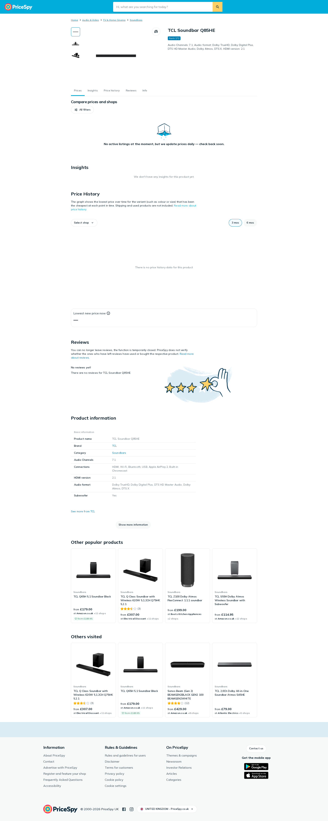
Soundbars (136, 20)
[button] (82, 110)
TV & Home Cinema (114, 20)
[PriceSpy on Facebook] (124, 809)
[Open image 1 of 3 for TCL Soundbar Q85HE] (116, 55)
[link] (93, 585)
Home (74, 20)
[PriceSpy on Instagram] (131, 809)
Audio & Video (90, 20)
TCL (114, 445)
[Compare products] (156, 31)
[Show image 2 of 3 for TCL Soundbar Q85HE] (75, 43)
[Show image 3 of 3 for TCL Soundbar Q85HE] (75, 55)
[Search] (217, 7)
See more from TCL (83, 511)
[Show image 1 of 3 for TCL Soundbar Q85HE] (75, 31)
